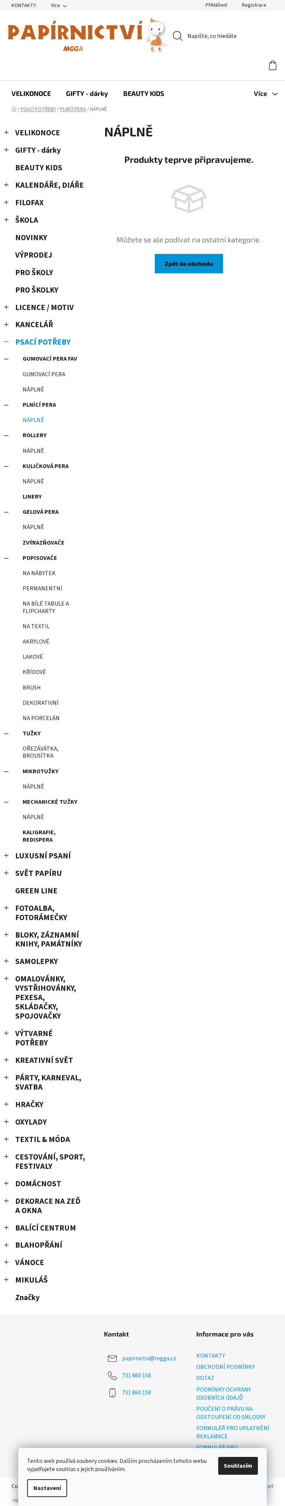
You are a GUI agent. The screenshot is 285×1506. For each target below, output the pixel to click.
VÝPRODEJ (33, 255)
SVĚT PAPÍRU (38, 873)
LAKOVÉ (33, 657)
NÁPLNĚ (33, 390)
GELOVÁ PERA (41, 512)
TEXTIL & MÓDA (42, 1139)
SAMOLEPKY (36, 961)
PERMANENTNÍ (42, 588)
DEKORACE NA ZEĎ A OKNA (48, 1206)
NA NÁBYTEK (39, 573)
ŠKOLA (26, 220)
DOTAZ (205, 1378)
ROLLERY (34, 435)
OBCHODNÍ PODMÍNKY (225, 1367)
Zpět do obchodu (189, 263)
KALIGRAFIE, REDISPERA (39, 836)
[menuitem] (31, 93)
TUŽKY (31, 733)
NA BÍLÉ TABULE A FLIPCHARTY (46, 607)
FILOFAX (29, 202)
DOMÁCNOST (38, 1183)
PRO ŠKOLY (34, 272)
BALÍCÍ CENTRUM (45, 1228)
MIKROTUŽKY (40, 771)
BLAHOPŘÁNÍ (38, 1245)
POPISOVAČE (40, 558)
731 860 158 (136, 1375)
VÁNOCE (29, 1262)
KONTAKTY (24, 5)
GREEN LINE (36, 891)
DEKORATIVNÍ (41, 703)
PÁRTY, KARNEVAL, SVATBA (48, 1083)
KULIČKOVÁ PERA (46, 466)
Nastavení (47, 1488)
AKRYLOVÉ (36, 642)
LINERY (32, 497)
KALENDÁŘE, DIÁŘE (49, 185)
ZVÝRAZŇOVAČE (44, 543)
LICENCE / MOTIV (44, 307)
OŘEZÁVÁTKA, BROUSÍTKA (41, 752)
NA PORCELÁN (41, 718)
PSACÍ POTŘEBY (43, 342)
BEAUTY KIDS (38, 167)
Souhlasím (238, 1466)
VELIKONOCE (37, 133)
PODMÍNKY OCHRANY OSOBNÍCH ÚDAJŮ (223, 1394)
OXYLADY (31, 1122)
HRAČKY (29, 1104)
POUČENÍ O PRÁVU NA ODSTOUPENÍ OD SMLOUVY (230, 1413)
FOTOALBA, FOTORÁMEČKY (41, 913)
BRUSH (32, 688)
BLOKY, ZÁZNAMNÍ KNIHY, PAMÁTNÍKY (48, 940)
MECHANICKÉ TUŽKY (50, 802)
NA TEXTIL (36, 626)
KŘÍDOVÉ (34, 672)
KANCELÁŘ (34, 324)
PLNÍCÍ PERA (39, 405)
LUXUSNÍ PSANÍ (43, 856)
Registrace (254, 5)
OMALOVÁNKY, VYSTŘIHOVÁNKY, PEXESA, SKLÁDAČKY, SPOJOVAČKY (45, 998)
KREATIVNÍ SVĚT (44, 1060)
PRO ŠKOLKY (36, 290)
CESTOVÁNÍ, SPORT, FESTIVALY (50, 1162)
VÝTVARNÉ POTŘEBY (34, 1038)
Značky (27, 1297)
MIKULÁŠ (31, 1280)
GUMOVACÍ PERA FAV (50, 359)
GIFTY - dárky (38, 150)
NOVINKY (31, 237)
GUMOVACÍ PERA (44, 374)
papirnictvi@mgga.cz (149, 1358)
